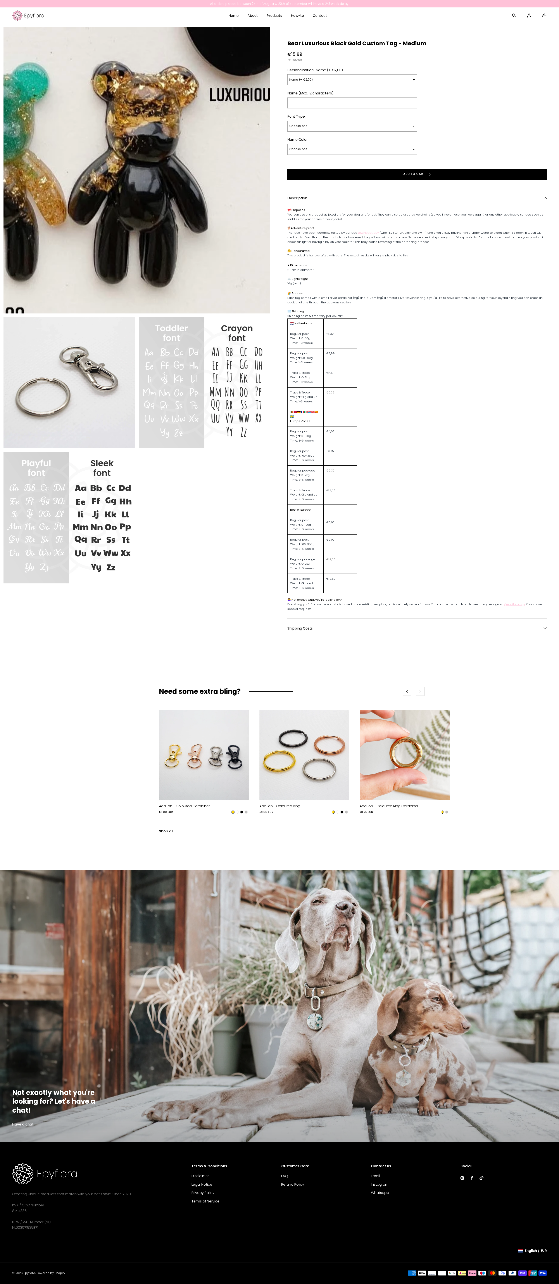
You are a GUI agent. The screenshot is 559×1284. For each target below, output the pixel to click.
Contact (320, 15)
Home (233, 15)
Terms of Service (205, 1201)
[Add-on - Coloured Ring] (304, 755)
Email (375, 1175)
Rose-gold (237, 812)
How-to (297, 15)
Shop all (166, 831)
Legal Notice (202, 1184)
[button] (514, 15)
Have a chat (23, 1124)
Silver (246, 812)
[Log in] (529, 15)
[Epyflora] (28, 15)
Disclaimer (200, 1175)
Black (241, 812)
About (252, 15)
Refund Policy (292, 1184)
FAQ (284, 1175)
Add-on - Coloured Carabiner (184, 806)
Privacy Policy (203, 1192)
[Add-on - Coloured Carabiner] (204, 755)
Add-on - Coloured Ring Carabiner (389, 806)
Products (274, 15)
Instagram (379, 1184)
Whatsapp (380, 1192)
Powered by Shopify (50, 1273)
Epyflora (29, 1273)
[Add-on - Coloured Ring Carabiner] (405, 755)
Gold (233, 812)
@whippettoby (368, 233)
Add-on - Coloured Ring (279, 806)
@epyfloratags (514, 604)
